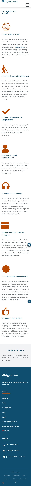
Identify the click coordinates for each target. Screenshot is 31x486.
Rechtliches (7, 478)
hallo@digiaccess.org (12, 450)
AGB (24, 475)
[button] (3, 483)
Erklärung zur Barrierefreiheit (20, 478)
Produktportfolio (19, 47)
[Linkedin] (15, 482)
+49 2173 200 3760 (12, 444)
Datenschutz (16, 475)
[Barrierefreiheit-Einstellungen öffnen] (29, 245)
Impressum (7, 475)
